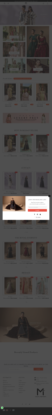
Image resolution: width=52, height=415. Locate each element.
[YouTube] (40, 214)
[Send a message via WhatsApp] (2, 407)
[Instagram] (37, 214)
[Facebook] (35, 214)
